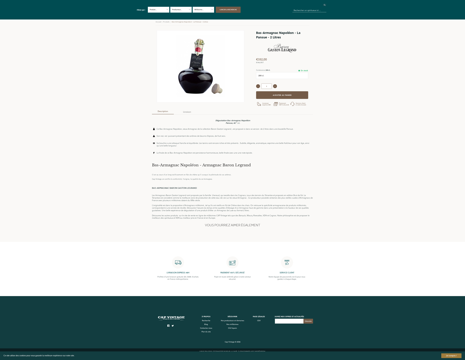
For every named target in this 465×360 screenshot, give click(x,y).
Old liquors (232, 328)
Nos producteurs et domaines (232, 320)
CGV (259, 320)
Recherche (206, 320)
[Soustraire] (258, 86)
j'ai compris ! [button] (451, 356)
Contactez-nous (206, 328)
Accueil (158, 22)
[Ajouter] (275, 86)
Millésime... (199, 9)
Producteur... (177, 9)
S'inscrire (308, 321)
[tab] (163, 112)
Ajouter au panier (282, 95)
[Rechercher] (326, 6)
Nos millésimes (232, 324)
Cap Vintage (230, 342)
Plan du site (206, 331)
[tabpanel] (232, 166)
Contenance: (263, 70)
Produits (166, 22)
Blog (206, 324)
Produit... (153, 9)
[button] (168, 326)
